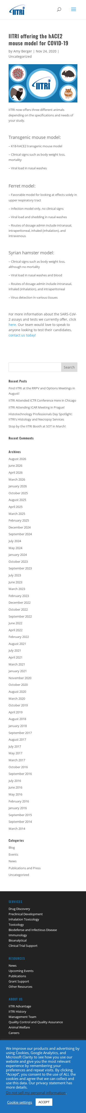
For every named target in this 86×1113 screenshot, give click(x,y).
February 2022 (19, 637)
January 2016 (18, 808)
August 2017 (17, 739)
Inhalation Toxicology (24, 919)
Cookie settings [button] (19, 1102)
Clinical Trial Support (23, 945)
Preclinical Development (26, 914)
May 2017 (15, 753)
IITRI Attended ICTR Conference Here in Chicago (42, 400)
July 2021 (15, 650)
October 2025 (18, 493)
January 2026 (18, 486)
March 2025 (17, 513)
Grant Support (19, 981)
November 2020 (20, 678)
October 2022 (18, 609)
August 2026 (17, 459)
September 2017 (20, 733)
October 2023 (18, 561)
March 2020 (17, 698)
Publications (17, 976)
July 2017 (15, 746)
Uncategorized (20, 56)
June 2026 (15, 465)
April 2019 (15, 712)
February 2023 (19, 596)
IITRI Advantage (20, 1006)
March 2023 (17, 589)
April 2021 (15, 657)
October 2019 (18, 705)
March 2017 (17, 760)
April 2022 (15, 630)
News (12, 861)
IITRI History (17, 1011)
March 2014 (17, 828)
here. (13, 324)
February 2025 (19, 520)
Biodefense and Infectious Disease (33, 930)
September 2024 (20, 534)
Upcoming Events (21, 971)
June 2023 (15, 582)
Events (13, 854)
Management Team (22, 1017)
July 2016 (15, 780)
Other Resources (20, 986)
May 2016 (15, 794)
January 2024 (18, 554)
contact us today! (22, 335)
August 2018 (17, 719)
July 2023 (15, 575)
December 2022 (20, 602)
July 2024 (15, 541)
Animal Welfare (19, 1027)
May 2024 (15, 548)
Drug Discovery (19, 909)
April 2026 (15, 472)
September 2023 (20, 568)
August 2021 (17, 644)
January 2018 (18, 726)
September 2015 (20, 815)
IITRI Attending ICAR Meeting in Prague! (36, 407)
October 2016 (18, 767)
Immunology (18, 935)
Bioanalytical (18, 940)
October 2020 (18, 684)
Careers (14, 1033)
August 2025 (17, 500)
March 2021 (17, 664)
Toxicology (16, 924)
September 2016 (20, 774)
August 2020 (17, 691)
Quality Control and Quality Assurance (36, 1022)
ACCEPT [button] (43, 1102)
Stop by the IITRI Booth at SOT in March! (37, 426)
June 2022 (15, 623)
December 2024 (20, 527)
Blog (12, 847)
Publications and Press (25, 868)
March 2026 (17, 479)
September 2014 (20, 821)
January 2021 (18, 671)
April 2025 (15, 507)
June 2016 (15, 787)
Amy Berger (22, 51)
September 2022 (20, 616)
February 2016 (19, 801)
